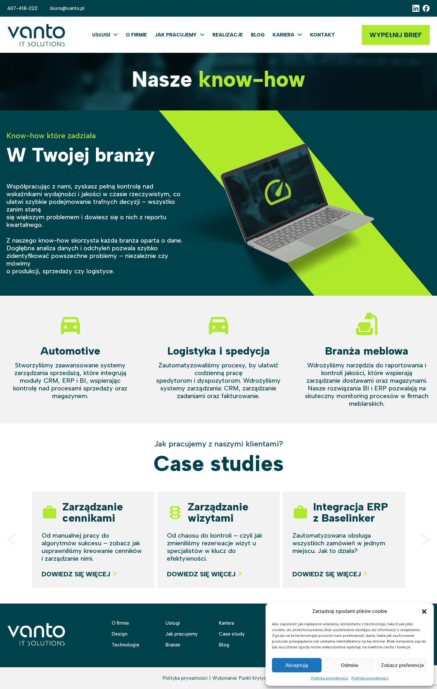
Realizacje (227, 35)
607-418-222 (22, 8)
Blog (258, 35)
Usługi (101, 35)
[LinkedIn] (415, 8)
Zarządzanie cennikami (92, 512)
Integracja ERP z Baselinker (350, 512)
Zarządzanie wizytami (218, 512)
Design (119, 634)
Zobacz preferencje (402, 665)
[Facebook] (426, 8)
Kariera (283, 35)
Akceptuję (296, 665)
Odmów (349, 665)
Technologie (125, 645)
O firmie (136, 35)
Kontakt (322, 35)
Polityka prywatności (329, 678)
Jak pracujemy (176, 35)
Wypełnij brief (395, 35)
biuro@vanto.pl (67, 8)
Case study (232, 634)
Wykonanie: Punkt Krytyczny (243, 678)
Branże (172, 645)
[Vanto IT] (36, 34)
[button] (424, 611)
